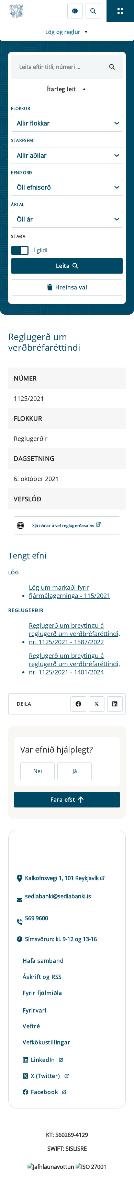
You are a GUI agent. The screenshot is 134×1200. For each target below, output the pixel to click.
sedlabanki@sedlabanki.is (58, 896)
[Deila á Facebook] (78, 704)
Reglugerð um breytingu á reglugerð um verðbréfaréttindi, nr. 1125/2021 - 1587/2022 (74, 633)
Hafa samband (43, 960)
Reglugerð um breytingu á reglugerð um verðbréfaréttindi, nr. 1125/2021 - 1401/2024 (74, 663)
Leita (63, 265)
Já (74, 771)
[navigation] (120, 11)
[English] (75, 11)
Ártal (17, 204)
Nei (37, 771)
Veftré (31, 1026)
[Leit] (93, 11)
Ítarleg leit (61, 89)
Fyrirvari (34, 1010)
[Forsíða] (19, 11)
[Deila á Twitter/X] (96, 704)
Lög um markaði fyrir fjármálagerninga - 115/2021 (69, 591)
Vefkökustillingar (46, 1042)
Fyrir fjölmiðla (42, 993)
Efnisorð (21, 173)
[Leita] (112, 67)
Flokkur (20, 108)
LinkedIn (43, 1060)
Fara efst (63, 799)
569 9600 (36, 918)
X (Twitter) (45, 1076)
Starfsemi (22, 140)
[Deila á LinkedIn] (115, 704)
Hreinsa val (71, 287)
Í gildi (40, 250)
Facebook (44, 1092)
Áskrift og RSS (42, 977)
